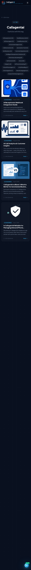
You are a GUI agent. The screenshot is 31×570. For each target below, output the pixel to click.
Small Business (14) (22, 41)
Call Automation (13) (8, 47)
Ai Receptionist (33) (8, 38)
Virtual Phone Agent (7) (9, 67)
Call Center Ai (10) (11, 60)
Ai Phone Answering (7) (20, 64)
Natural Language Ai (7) (22, 70)
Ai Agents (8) (8, 64)
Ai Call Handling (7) (23, 67)
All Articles (6, 17)
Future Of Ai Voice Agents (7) (15, 74)
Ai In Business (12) (7, 51)
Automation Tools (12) (22, 47)
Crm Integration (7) (8, 70)
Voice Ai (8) (21, 60)
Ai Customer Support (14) (15, 44)
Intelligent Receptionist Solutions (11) (15, 54)
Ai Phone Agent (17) (9, 41)
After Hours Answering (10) (15, 57)
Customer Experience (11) (21, 51)
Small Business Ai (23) (22, 38)
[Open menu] (27, 2)
